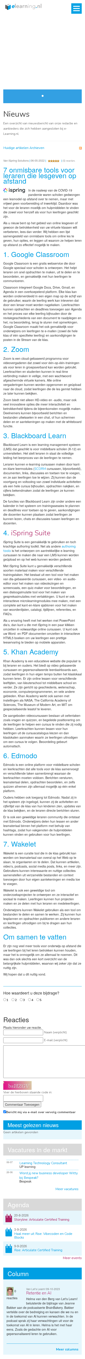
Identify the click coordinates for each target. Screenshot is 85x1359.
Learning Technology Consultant (43, 1163)
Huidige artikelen (16, 148)
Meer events (72, 1258)
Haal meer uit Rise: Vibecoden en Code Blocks (43, 1236)
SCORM (40, 469)
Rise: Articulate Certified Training (38, 1250)
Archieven (36, 148)
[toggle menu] (76, 8)
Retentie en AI (38, 1293)
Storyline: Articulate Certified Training (41, 1219)
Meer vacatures (66, 1189)
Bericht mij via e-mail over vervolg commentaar (41, 1112)
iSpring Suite (30, 533)
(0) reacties (69, 161)
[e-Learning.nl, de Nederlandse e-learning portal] (22, 6)
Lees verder (69, 65)
